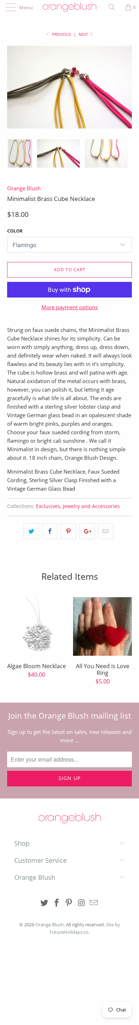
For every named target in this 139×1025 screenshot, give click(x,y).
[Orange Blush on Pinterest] (69, 903)
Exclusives (48, 506)
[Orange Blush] (69, 7)
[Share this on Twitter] (31, 531)
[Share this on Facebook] (49, 531)
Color (15, 231)
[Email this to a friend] (105, 531)
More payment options (69, 307)
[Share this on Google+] (87, 531)
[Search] (114, 7)
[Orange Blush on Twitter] (44, 903)
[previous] (14, 92)
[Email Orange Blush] (94, 903)
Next (84, 34)
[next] (125, 92)
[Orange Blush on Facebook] (56, 903)
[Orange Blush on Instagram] (81, 903)
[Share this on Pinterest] (68, 531)
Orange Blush (24, 188)
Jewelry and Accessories (91, 506)
